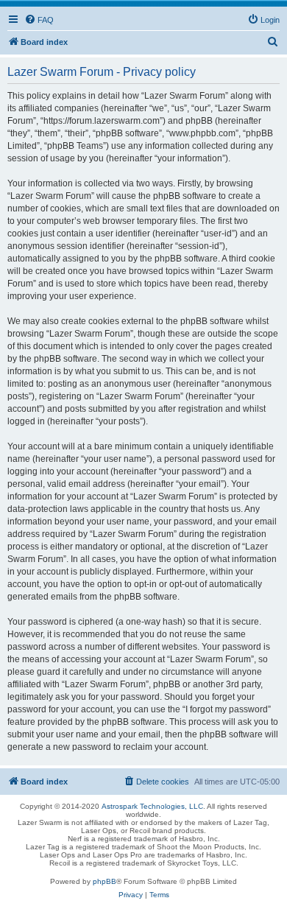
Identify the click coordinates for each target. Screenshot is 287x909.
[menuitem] (39, 20)
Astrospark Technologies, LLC (152, 806)
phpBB (104, 881)
